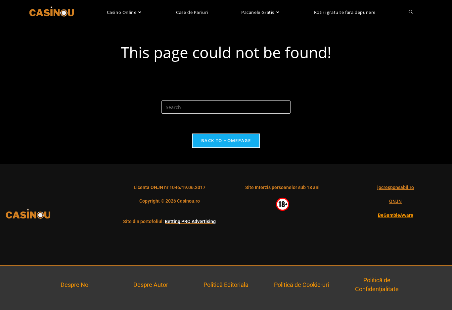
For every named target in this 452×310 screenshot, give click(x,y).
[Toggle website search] (410, 12)
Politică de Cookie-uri (301, 284)
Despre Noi (75, 284)
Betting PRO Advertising (190, 221)
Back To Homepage (226, 140)
